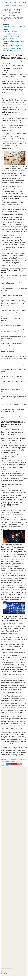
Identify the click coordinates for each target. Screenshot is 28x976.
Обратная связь (4, 973)
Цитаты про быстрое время (7, 761)
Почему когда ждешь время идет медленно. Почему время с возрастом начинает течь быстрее (14, 41)
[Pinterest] (14, 764)
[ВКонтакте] (8, 764)
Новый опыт (7, 759)
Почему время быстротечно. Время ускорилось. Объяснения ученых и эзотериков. (12, 50)
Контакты (2, 969)
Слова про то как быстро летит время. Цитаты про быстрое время (13, 37)
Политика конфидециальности (6, 971)
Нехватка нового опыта (11, 31)
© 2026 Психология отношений (6, 968)
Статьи (20, 5)
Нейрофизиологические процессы (14, 35)
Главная (8, 5)
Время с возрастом (16, 761)
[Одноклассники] (19, 764)
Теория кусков (8, 33)
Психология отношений (14, 3)
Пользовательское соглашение (10, 969)
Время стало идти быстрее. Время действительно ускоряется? (12, 46)
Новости (14, 5)
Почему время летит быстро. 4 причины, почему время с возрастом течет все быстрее (14, 27)
